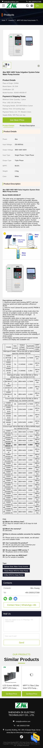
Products (11, 20)
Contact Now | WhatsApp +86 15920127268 (21, 606)
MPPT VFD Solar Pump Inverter (26, 20)
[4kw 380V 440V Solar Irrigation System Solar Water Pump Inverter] (21, 45)
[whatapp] (10, 598)
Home (3, 20)
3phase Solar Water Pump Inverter (16, 566)
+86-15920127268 (34, 2)
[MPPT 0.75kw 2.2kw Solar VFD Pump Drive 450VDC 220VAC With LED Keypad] (31, 674)
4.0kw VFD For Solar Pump (13, 575)
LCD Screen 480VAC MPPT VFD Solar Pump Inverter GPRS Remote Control (11, 687)
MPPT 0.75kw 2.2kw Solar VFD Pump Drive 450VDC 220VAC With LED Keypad (31, 687)
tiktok (21, 736)
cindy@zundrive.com (11, 2)
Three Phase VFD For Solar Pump (16, 571)
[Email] (15, 598)
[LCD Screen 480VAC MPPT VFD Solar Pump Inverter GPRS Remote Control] (11, 674)
